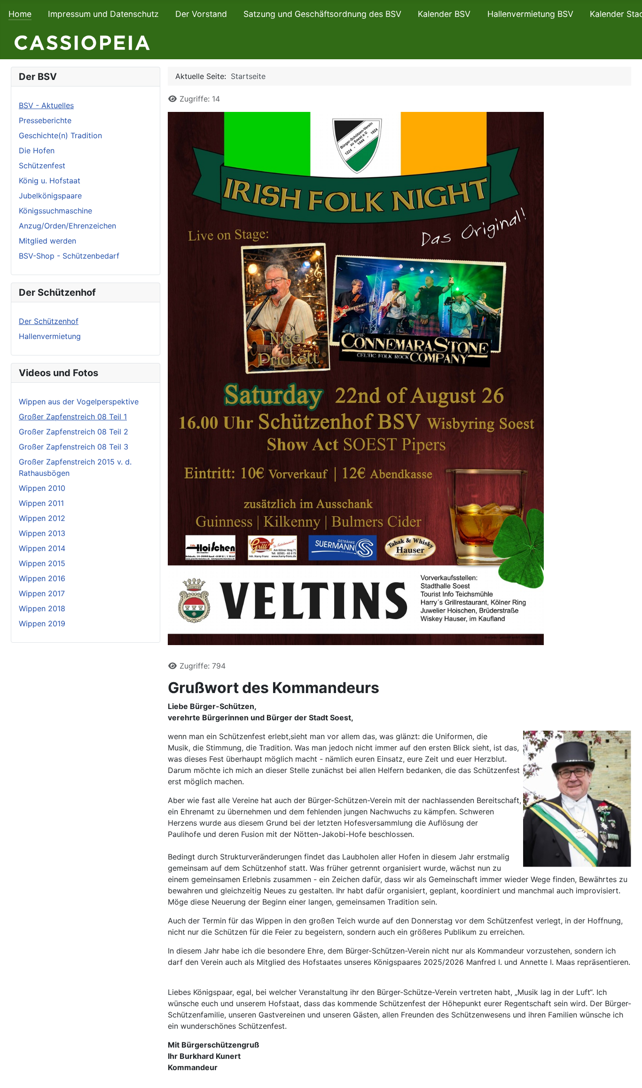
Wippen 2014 (42, 548)
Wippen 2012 (42, 518)
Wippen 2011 (41, 503)
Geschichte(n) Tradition (60, 135)
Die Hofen (37, 150)
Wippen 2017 (42, 593)
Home (19, 14)
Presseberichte (45, 120)
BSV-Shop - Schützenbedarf (69, 255)
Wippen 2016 (42, 578)
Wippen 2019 (42, 623)
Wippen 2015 (42, 563)
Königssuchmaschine (55, 210)
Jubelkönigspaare (50, 195)
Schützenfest (42, 165)
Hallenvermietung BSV (530, 14)
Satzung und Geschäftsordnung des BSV (322, 14)
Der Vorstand (201, 14)
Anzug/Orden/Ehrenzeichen (67, 225)
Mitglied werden (47, 240)
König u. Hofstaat (49, 180)
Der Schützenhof (48, 321)
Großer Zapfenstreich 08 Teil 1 (73, 416)
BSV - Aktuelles (46, 105)
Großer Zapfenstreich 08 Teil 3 (73, 446)
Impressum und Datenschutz (103, 14)
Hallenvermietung (50, 336)
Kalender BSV (444, 14)
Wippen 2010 (42, 488)
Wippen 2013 (42, 533)
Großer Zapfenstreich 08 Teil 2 (73, 431)
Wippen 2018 (42, 608)
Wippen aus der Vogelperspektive (79, 401)
